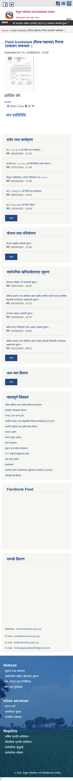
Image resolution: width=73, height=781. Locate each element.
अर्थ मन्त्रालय (11, 442)
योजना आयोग (10, 432)
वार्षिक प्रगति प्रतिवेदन (17, 736)
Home (5, 30)
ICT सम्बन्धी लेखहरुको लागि (17, 453)
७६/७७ (7, 101)
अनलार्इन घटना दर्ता (14, 415)
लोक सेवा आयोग (12, 459)
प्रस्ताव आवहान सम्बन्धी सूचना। (19, 313)
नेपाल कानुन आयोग (13, 437)
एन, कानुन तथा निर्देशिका (18, 681)
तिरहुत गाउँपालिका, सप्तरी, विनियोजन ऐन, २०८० (26, 177)
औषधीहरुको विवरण (13, 475)
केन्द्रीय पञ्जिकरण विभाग (15, 410)
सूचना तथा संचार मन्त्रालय (16, 448)
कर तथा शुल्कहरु (14, 687)
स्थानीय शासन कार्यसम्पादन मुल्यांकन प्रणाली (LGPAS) (29, 470)
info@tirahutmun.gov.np (27, 636)
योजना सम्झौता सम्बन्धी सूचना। (19, 243)
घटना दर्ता (10, 706)
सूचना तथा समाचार (15, 671)
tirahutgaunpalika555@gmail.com (32, 647)
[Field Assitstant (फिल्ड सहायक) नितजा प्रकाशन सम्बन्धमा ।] (19, 73)
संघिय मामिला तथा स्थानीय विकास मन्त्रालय (23, 404)
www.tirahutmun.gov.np (28, 628)
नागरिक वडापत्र (13, 717)
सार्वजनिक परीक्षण (14, 752)
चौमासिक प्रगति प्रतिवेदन (18, 742)
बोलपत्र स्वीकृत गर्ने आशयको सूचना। (22, 282)
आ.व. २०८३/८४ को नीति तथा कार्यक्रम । (24, 149)
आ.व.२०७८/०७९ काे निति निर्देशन (20, 204)
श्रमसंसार (9, 464)
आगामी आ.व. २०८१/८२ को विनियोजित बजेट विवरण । (29, 163)
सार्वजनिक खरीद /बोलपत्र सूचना (22, 676)
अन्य (11, 218)
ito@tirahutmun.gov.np (26, 642)
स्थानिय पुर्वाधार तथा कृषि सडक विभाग (21, 426)
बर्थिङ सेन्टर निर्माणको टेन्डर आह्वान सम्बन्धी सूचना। (27, 327)
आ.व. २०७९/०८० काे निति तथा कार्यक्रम (23, 191)
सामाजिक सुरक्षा (13, 711)
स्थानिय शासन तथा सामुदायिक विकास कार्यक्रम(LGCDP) (29, 421)
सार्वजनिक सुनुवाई (14, 747)
